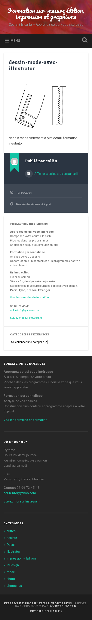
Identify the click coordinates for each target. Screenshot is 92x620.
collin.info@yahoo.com (24, 310)
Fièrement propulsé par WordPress (38, 603)
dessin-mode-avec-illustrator (33, 65)
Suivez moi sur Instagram (26, 317)
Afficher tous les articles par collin (56, 173)
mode (11, 572)
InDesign (13, 565)
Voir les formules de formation (29, 297)
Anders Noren (63, 606)
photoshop (14, 586)
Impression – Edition (21, 558)
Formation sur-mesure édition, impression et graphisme (46, 13)
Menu (15, 40)
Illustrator (13, 552)
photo (11, 579)
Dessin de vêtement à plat (33, 204)
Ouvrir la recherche (84, 40)
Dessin (11, 545)
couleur (12, 538)
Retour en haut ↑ (46, 611)
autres (11, 531)
